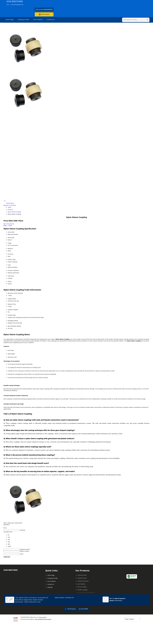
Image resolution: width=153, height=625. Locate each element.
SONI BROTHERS (14, 2)
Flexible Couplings (82, 590)
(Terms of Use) (42, 617)
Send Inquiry (45, 14)
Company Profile (23, 19)
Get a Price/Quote (9, 224)
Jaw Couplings (81, 584)
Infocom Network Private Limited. (43, 619)
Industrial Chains (82, 575)
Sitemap (49, 587)
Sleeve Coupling (82, 587)
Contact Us (50, 19)
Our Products (38, 19)
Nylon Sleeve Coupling (14, 212)
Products (10, 209)
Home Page (9, 19)
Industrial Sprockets (83, 581)
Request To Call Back (10, 205)
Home (9, 207)
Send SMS (84, 609)
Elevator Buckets (82, 578)
